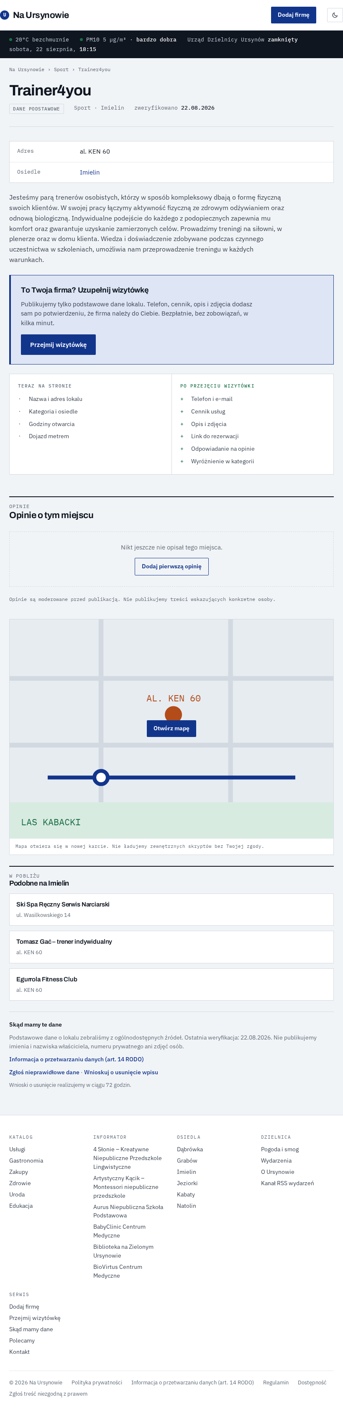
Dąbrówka (190, 1149)
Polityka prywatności (97, 1382)
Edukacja (21, 1205)
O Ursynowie (277, 1172)
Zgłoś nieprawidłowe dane (44, 1072)
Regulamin (276, 1382)
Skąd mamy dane (31, 1329)
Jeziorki (187, 1183)
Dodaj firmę (294, 14)
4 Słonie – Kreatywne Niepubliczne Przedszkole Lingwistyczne (127, 1158)
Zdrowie (20, 1183)
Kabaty (186, 1194)
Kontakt (19, 1352)
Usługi (17, 1149)
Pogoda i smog (280, 1149)
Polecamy (22, 1340)
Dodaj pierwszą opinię (172, 566)
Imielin (90, 172)
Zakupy (18, 1172)
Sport (61, 69)
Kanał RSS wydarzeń (287, 1183)
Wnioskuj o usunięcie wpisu (121, 1072)
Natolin (186, 1205)
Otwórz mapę (171, 728)
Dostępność (312, 1382)
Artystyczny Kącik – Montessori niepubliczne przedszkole (126, 1186)
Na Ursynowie (36, 15)
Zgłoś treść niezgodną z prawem (48, 1393)
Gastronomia (26, 1160)
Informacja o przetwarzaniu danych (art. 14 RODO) (76, 1059)
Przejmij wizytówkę (58, 345)
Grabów (187, 1160)
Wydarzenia (276, 1160)
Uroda (17, 1194)
